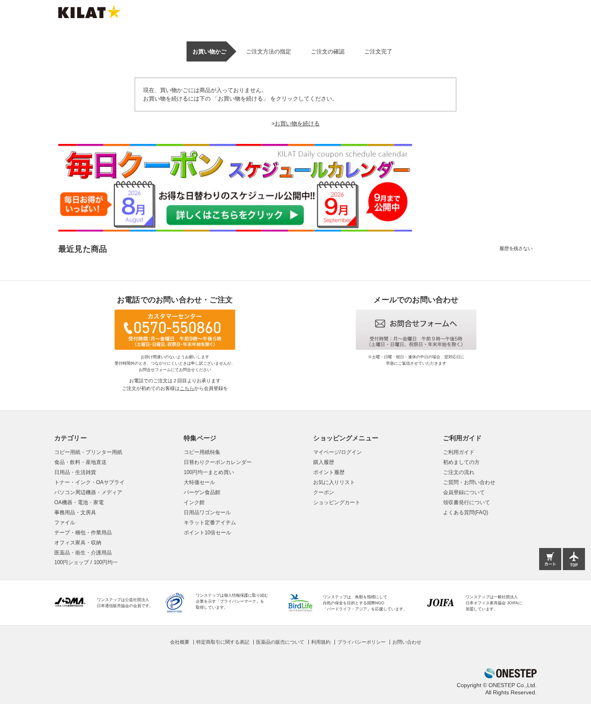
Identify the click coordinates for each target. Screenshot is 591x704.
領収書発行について (466, 502)
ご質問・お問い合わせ (469, 482)
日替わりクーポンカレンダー (218, 462)
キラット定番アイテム (210, 522)
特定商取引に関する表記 (222, 642)
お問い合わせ (406, 642)
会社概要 (179, 642)
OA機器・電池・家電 (79, 502)
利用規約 (320, 642)
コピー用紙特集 (202, 452)
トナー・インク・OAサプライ (89, 482)
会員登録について (464, 492)
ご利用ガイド (458, 452)
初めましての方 (461, 462)
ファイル (64, 522)
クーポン (323, 492)
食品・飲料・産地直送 (80, 462)
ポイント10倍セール (207, 533)
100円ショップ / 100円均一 (86, 562)
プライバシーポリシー (361, 642)
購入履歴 (323, 462)
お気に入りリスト (334, 482)
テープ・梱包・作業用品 (83, 533)
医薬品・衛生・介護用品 (83, 553)
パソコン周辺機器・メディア (88, 492)
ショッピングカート (336, 502)
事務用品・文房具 (75, 512)
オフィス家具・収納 (77, 543)
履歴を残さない (516, 248)
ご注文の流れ (458, 472)
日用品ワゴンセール (207, 512)
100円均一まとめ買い (209, 472)
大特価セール (199, 482)
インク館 (194, 502)
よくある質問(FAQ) (465, 512)
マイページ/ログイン (337, 452)
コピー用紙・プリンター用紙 (88, 452)
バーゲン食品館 (202, 492)
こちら (187, 388)
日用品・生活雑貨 (75, 472)
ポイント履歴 (329, 472)
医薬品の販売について (280, 642)
